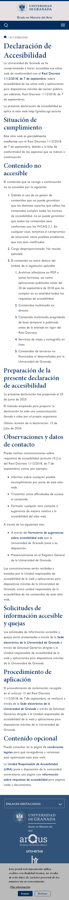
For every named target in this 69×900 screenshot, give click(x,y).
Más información (20, 887)
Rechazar (42, 893)
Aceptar (25, 893)
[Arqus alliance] (33, 840)
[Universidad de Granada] (34, 8)
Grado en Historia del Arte (34, 17)
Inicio (5, 37)
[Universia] (34, 851)
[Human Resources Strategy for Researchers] (34, 861)
